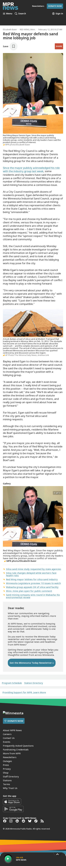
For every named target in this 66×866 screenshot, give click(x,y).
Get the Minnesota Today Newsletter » (32, 662)
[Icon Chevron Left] (6, 518)
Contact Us (9, 737)
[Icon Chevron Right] (60, 518)
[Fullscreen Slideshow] (6, 493)
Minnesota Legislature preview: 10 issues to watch (33, 583)
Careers (7, 734)
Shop (5, 772)
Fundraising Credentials (16, 749)
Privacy (7, 768)
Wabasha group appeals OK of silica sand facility (32, 587)
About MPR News (12, 730)
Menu (9, 13)
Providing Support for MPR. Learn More (24, 692)
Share (59, 46)
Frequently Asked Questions (18, 745)
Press (6, 764)
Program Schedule (12, 683)
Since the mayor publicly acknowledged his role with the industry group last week (31, 169)
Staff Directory (11, 776)
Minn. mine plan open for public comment (29, 590)
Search (22, 13)
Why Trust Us (10, 788)
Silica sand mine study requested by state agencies (33, 569)
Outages (7, 761)
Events (6, 741)
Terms (6, 784)
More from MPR (12, 753)
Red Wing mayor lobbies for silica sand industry (32, 579)
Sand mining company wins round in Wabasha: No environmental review (33, 596)
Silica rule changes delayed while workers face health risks (31, 574)
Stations (7, 780)
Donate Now (55, 6)
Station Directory (33, 683)
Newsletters (9, 757)
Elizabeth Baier (10, 29)
